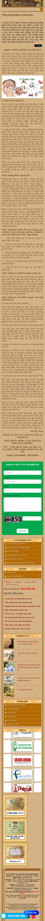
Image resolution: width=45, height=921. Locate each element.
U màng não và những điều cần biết (18, 599)
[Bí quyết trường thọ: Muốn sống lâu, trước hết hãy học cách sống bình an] (9, 667)
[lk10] (15, 806)
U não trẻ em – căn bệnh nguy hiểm (18, 614)
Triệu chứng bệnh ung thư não (16, 610)
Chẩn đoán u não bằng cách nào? (17, 625)
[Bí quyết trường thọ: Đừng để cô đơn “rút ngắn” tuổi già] (9, 643)
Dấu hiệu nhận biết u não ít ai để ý (17, 629)
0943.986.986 (28, 588)
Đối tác (22, 730)
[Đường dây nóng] (3, 916)
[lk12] (15, 854)
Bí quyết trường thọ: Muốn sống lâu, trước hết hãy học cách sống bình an (29, 667)
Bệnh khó (18, 582)
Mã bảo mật (7, 514)
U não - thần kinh (12, 584)
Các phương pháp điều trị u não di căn (19, 617)
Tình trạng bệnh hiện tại (11, 495)
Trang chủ (8, 582)
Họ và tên (7, 469)
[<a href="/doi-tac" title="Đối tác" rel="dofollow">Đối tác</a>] (22, 744)
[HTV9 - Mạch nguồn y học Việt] (9, 655)
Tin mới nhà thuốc (22, 636)
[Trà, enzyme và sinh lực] (9, 691)
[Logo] (22, 3)
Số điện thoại (8, 478)
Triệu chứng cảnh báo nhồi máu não (18, 602)
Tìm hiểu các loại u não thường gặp (18, 621)
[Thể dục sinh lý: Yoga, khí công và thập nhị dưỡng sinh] (9, 680)
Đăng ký (22, 531)
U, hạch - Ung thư (30, 582)
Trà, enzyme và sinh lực (25, 690)
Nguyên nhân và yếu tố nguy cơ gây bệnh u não (23, 606)
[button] (13, 521)
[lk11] (15, 830)
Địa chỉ (6, 487)
